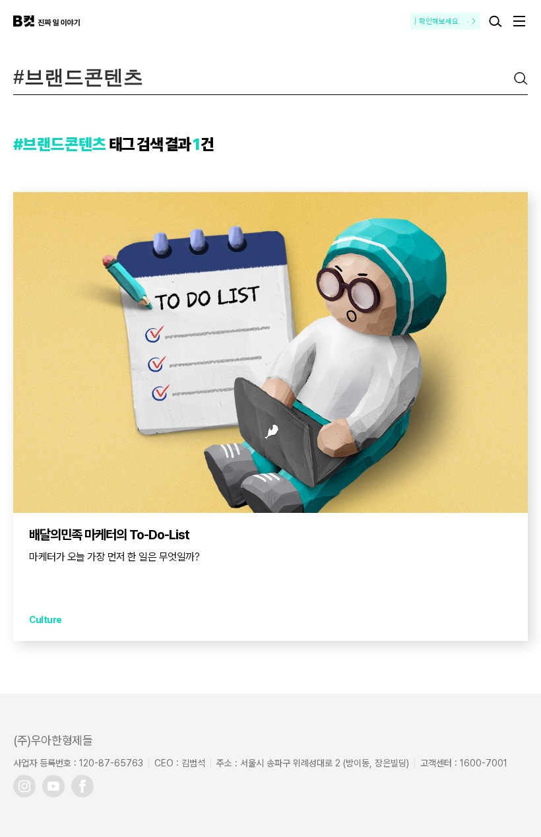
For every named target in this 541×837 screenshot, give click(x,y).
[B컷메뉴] (519, 21)
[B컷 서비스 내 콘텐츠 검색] (495, 21)
